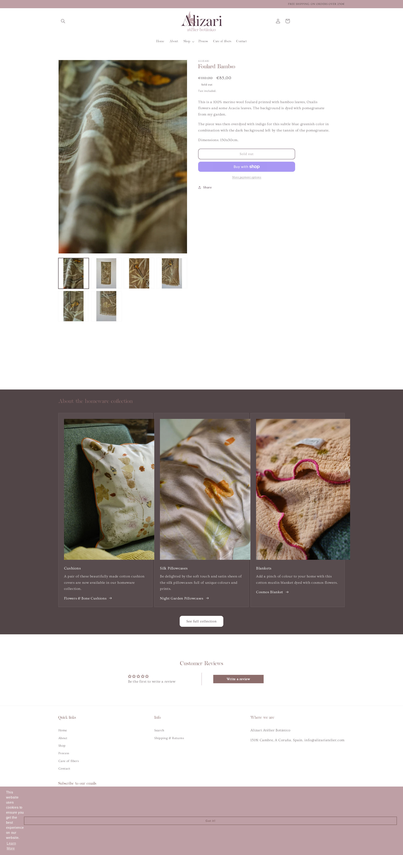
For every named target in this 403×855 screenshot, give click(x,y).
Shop (62, 745)
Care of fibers (68, 761)
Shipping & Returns (169, 738)
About (62, 738)
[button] (63, 21)
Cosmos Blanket (269, 592)
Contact (64, 768)
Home (62, 730)
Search (159, 730)
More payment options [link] (246, 177)
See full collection (201, 621)
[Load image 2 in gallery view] (106, 273)
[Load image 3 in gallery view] (139, 273)
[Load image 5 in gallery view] (73, 306)
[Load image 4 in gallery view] (172, 273)
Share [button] (207, 187)
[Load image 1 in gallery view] (73, 273)
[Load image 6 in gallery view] (106, 306)
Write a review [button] (238, 679)
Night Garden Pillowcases (181, 598)
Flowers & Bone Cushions (85, 598)
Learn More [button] (11, 846)
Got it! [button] (210, 820)
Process (63, 753)
